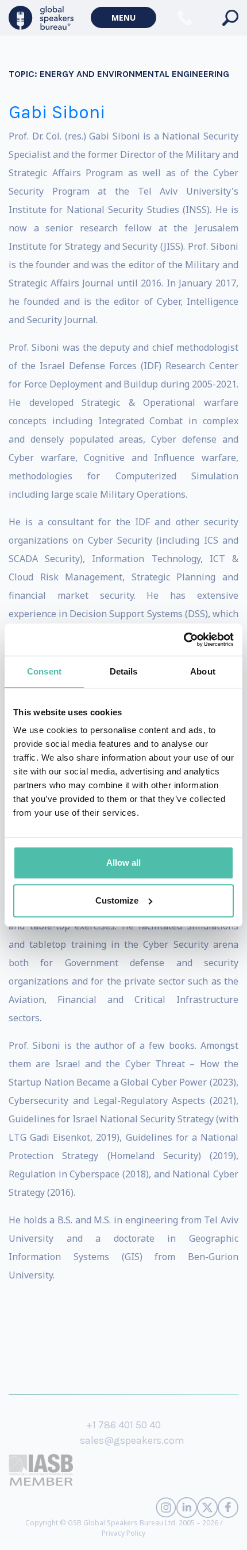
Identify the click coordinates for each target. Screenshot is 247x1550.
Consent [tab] (44, 671)
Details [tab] (124, 671)
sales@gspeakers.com (132, 1440)
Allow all (123, 862)
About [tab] (202, 671)
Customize (116, 900)
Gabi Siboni (57, 112)
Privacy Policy (123, 1533)
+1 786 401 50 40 (123, 1425)
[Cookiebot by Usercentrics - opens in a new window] (183, 639)
